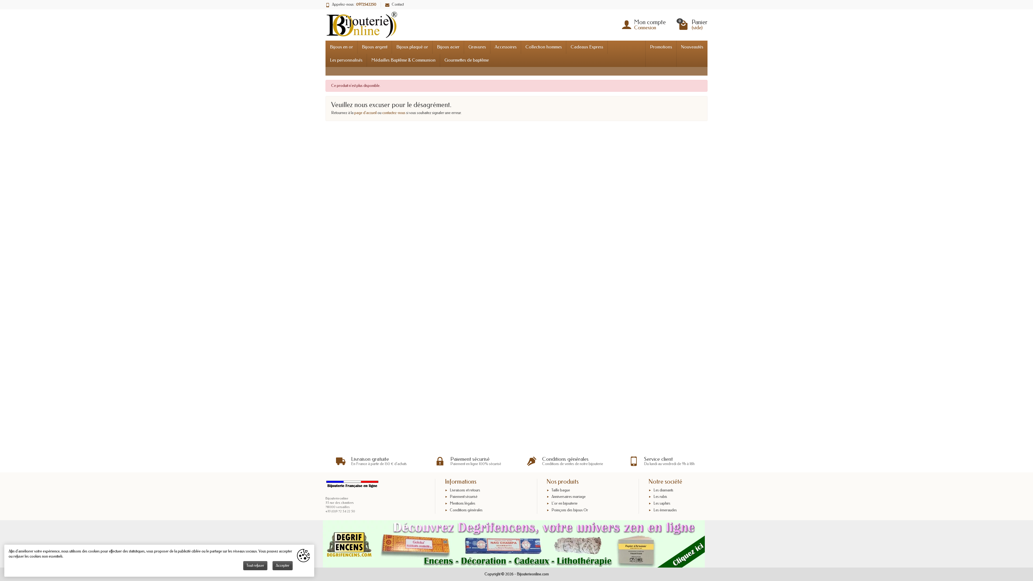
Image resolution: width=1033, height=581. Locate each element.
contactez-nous (393, 113)
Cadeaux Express (587, 46)
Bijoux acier (448, 46)
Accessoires (505, 46)
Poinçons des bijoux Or (569, 510)
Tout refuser (255, 565)
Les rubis (660, 497)
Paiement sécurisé (463, 497)
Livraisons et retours (465, 490)
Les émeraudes (665, 510)
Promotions (661, 46)
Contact (398, 4)
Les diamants (663, 490)
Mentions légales (462, 503)
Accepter (282, 565)
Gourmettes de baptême (466, 60)
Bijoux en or (341, 46)
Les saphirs (661, 503)
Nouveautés (692, 46)
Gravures (477, 46)
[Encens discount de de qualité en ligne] (514, 544)
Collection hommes (543, 46)
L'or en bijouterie (564, 503)
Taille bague (560, 490)
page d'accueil (365, 113)
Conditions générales (466, 510)
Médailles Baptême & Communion (403, 60)
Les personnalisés (346, 60)
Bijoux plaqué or (412, 46)
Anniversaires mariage (568, 497)
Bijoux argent (374, 46)
